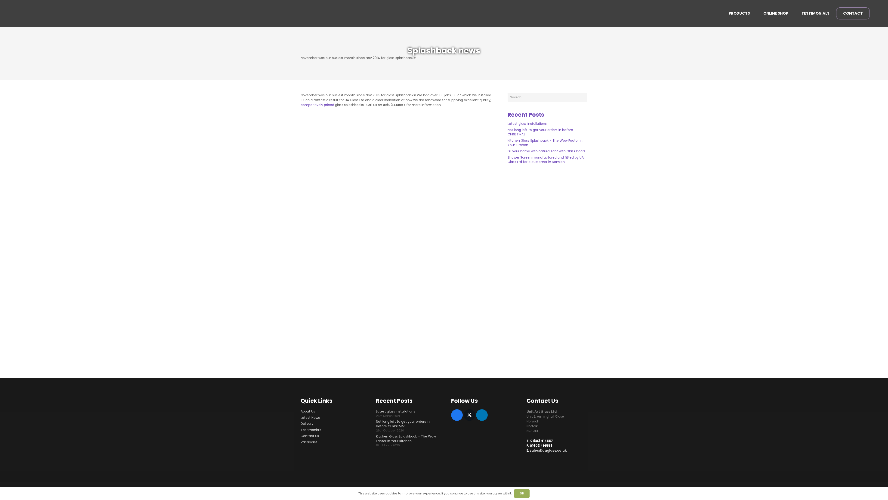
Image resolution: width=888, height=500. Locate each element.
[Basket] (875, 13)
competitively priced (318, 105)
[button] (752, 13)
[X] (469, 415)
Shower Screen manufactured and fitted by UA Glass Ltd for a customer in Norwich (546, 159)
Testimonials (311, 430)
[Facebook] (457, 415)
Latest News (310, 417)
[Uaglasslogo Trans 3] (37, 13)
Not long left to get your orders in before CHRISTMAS (540, 132)
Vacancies (309, 442)
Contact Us (310, 436)
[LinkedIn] (482, 415)
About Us (308, 411)
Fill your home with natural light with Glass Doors (546, 151)
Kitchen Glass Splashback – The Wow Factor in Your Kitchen (545, 142)
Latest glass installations (527, 123)
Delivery (307, 423)
